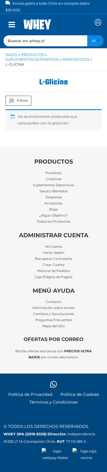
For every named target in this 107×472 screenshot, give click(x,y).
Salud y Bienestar (54, 191)
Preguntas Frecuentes (53, 320)
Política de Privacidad (30, 394)
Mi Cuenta (53, 247)
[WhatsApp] (53, 384)
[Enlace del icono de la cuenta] (98, 22)
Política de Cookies (79, 394)
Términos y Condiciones (53, 402)
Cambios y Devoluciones (53, 314)
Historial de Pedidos (53, 271)
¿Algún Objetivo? (53, 215)
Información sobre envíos (53, 308)
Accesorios (53, 203)
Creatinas (53, 179)
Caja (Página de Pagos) (53, 277)
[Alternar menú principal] (11, 24)
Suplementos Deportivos (53, 185)
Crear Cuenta (53, 265)
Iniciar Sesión (53, 253)
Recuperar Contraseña (53, 259)
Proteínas (53, 173)
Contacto (53, 302)
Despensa (54, 197)
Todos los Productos (54, 221)
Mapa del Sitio (53, 326)
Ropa (53, 209)
